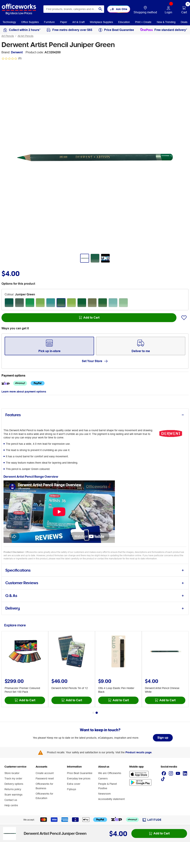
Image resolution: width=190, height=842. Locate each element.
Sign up (162, 737)
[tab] (95, 415)
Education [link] (124, 22)
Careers (103, 778)
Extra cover (73, 783)
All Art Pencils (25, 35)
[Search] (100, 9)
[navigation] (9, 22)
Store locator (11, 773)
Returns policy (12, 789)
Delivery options (13, 783)
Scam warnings (13, 794)
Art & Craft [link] (78, 22)
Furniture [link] (49, 22)
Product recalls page (138, 752)
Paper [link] (63, 22)
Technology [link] (9, 22)
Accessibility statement (111, 799)
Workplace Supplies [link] (101, 22)
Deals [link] (184, 22)
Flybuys (71, 789)
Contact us (10, 799)
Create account (45, 773)
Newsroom (104, 793)
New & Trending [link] (166, 22)
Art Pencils (7, 35)
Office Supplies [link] (30, 22)
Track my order (13, 778)
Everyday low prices (78, 778)
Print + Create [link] (143, 22)
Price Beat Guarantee (79, 773)
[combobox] (73, 9)
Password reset (45, 778)
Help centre (11, 805)
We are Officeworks (109, 773)
